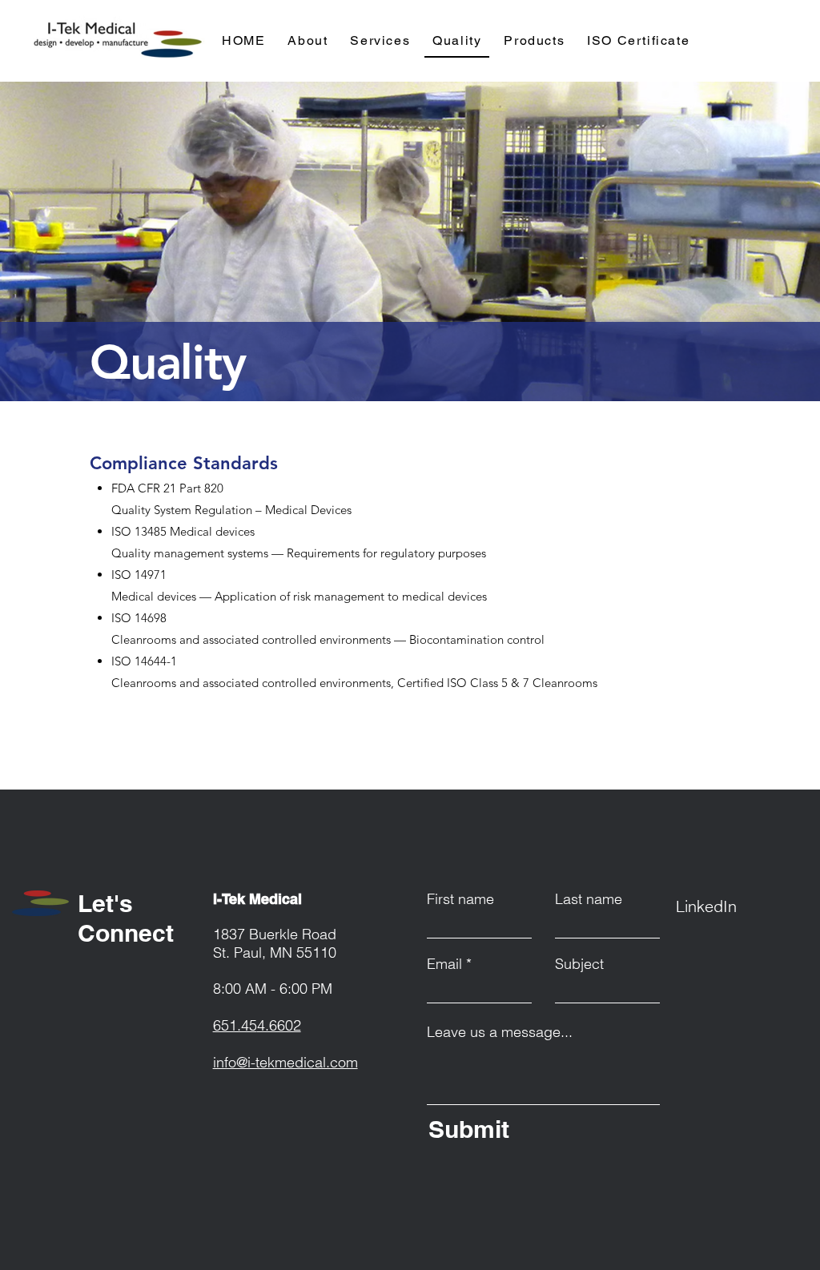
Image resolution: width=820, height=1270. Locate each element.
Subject (579, 964)
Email (444, 964)
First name (460, 899)
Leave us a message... (500, 1032)
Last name (588, 899)
